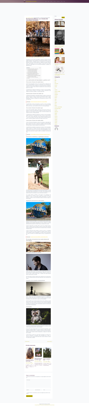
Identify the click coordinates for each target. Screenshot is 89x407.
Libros (56, 103)
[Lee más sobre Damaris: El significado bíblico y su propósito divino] (47, 352)
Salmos (51, 1)
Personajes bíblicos (58, 108)
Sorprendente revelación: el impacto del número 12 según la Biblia (30, 361)
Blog (64, 1)
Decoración (56, 83)
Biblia (48, 1)
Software (56, 117)
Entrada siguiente (49, 341)
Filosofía (56, 89)
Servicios (56, 116)
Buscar (63, 17)
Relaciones (56, 111)
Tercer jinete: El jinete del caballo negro (32, 71)
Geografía (56, 94)
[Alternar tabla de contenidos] (39, 67)
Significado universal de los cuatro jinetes (32, 74)
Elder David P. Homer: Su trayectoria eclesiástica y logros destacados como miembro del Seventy (59, 46)
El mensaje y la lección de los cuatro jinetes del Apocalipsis (33, 75)
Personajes (58, 1)
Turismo (56, 122)
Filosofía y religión (28, 57)
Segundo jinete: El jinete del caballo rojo (32, 70)
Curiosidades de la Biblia (31, 1)
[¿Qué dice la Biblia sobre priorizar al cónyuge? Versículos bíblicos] (60, 24)
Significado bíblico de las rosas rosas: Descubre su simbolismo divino (38, 359)
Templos (56, 119)
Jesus (61, 1)
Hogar (56, 99)
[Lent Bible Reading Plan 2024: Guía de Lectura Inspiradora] (60, 69)
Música (56, 105)
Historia (55, 1)
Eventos (56, 85)
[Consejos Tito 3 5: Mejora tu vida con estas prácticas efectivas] (60, 51)
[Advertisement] (44, 8)
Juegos (56, 102)
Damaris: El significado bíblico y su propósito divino (46, 359)
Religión (56, 113)
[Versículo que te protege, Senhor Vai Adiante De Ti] (60, 60)
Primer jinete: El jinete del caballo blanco (32, 69)
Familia (56, 86)
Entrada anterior (26, 341)
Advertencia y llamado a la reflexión (32, 76)
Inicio (46, 1)
